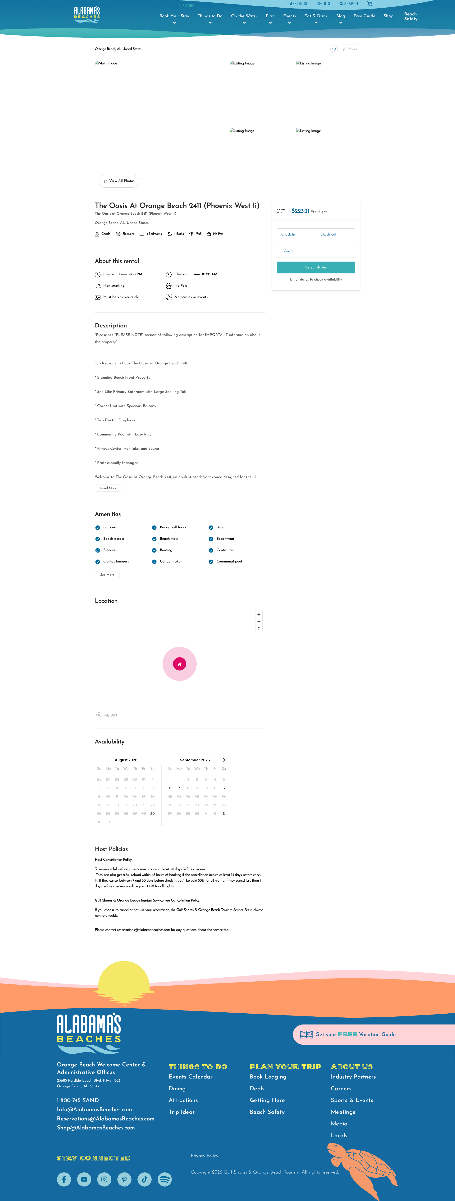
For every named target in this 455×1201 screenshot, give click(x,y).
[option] (99, 779)
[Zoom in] (258, 614)
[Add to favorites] (334, 49)
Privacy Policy (204, 1156)
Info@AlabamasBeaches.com (94, 1110)
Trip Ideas (182, 1112)
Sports (323, 3)
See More (107, 575)
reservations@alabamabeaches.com (143, 930)
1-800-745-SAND (78, 1101)
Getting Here (267, 1100)
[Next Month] (224, 761)
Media (339, 1124)
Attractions (183, 1100)
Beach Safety (411, 16)
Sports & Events (352, 1100)
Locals (339, 1136)
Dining (177, 1089)
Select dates (316, 267)
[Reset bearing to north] (258, 628)
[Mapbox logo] (106, 715)
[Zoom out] (258, 621)
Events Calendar (191, 1077)
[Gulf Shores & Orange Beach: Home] (87, 14)
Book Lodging (268, 1077)
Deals (257, 1089)
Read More (108, 488)
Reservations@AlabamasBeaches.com (106, 1119)
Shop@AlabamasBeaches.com (96, 1128)
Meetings (298, 3)
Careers (341, 1089)
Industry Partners (353, 1077)
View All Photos (121, 181)
